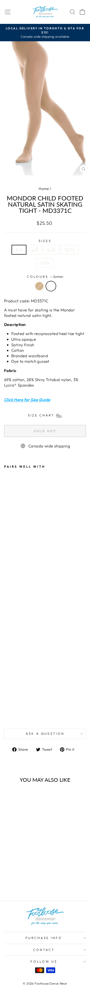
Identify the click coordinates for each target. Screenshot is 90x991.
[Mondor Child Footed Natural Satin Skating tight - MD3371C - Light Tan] (7, 714)
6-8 (34, 249)
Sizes (45, 241)
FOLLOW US (43, 961)
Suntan (51, 286)
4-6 (19, 249)
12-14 (45, 262)
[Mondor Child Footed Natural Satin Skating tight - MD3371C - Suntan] (12, 714)
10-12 (69, 249)
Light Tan (39, 286)
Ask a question (45, 733)
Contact (43, 950)
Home (44, 188)
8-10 (51, 249)
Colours (45, 276)
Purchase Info (43, 938)
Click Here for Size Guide (27, 399)
